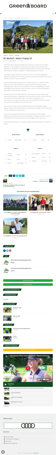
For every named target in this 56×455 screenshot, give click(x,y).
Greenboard (35, 453)
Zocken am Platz (16, 316)
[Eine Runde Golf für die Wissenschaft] (7, 330)
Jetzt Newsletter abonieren (28, 350)
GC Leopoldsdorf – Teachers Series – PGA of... (40, 212)
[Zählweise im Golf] (7, 310)
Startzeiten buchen (28, 280)
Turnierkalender (28, 284)
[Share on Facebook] (14, 176)
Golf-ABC (15, 337)
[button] (3, 452)
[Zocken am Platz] (7, 318)
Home (4, 18)
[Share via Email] (23, 176)
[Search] (53, 14)
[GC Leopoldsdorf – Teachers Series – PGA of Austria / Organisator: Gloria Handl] (41, 202)
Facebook (5, 299)
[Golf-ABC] (7, 339)
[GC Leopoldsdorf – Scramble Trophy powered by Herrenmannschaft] (15, 202)
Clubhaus (11, 18)
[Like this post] (10, 176)
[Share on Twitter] (17, 176)
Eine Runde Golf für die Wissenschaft (21, 328)
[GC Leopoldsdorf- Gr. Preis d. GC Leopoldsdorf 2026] (15, 226)
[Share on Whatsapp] (20, 176)
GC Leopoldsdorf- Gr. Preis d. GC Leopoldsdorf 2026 (15, 235)
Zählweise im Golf (17, 307)
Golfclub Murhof (13, 60)
